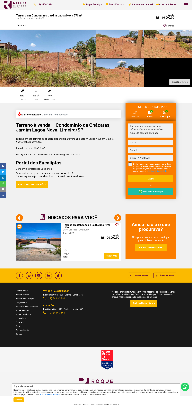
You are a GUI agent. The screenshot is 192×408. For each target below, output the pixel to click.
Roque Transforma (23, 314)
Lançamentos (21, 302)
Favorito (170, 25)
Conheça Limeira (22, 330)
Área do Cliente (167, 276)
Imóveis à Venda (22, 295)
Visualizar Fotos (180, 82)
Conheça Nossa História (144, 303)
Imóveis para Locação (25, 298)
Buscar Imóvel (141, 276)
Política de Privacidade (50, 394)
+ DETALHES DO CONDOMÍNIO (32, 184)
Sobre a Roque (22, 291)
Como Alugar (21, 318)
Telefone (135, 116)
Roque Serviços (22, 310)
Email (150, 116)
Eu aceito (18, 400)
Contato (19, 334)
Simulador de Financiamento (27, 306)
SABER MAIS (111, 256)
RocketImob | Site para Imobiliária (106, 404)
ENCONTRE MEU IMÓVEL (150, 247)
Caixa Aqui (20, 322)
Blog (18, 326)
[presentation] (19, 217)
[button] (51, 4)
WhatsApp (165, 116)
